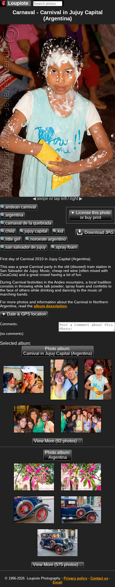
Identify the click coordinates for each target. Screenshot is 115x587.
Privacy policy (75, 578)
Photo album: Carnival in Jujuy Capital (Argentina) (57, 351)
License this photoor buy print (93, 215)
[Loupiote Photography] (3, 4)
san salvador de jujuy (25, 247)
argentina (14, 215)
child (9, 231)
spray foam (66, 247)
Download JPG (98, 232)
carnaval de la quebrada (28, 223)
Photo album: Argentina (57, 455)
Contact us (99, 578)
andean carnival (20, 207)
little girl (12, 239)
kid (60, 231)
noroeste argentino (48, 239)
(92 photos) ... (57, 441)
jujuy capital (36, 231)
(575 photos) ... (57, 564)
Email (57, 582)
